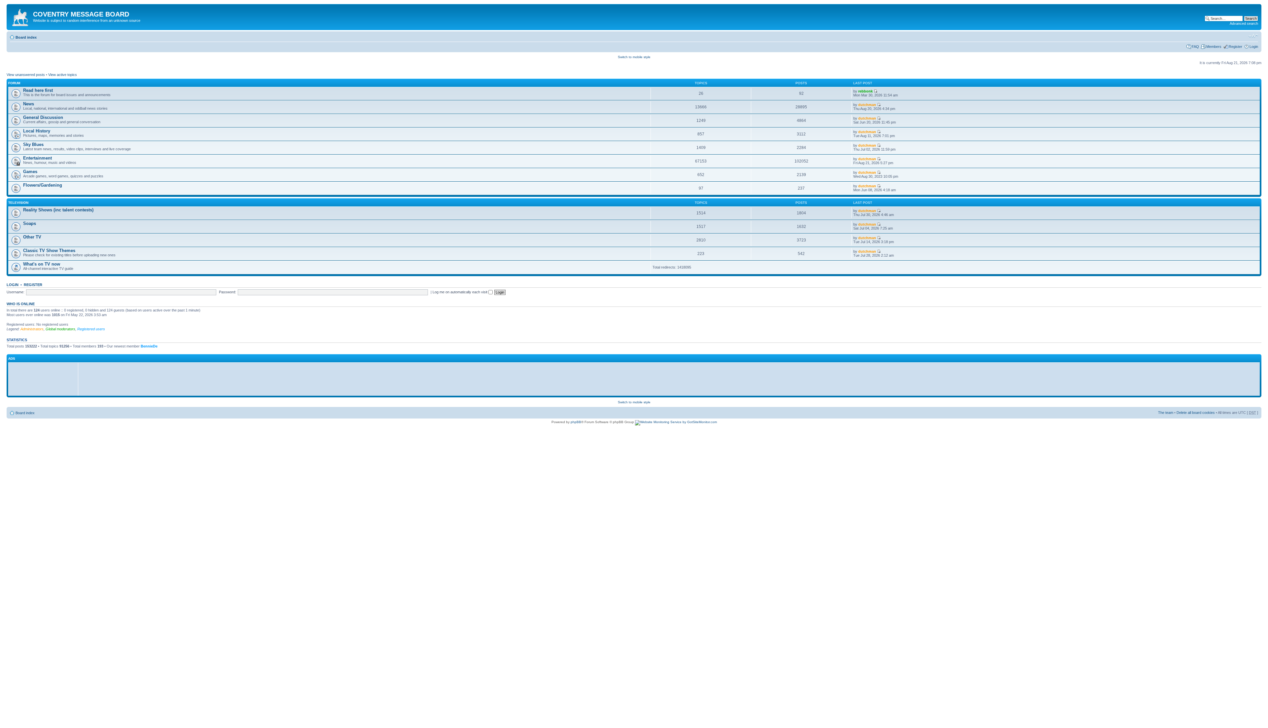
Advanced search (1244, 23)
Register (1235, 47)
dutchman (867, 105)
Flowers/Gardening (42, 185)
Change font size (1253, 36)
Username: (15, 292)
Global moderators (60, 329)
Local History (36, 130)
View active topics (62, 75)
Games (30, 171)
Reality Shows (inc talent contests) (58, 209)
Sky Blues (33, 144)
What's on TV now (41, 264)
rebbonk (865, 91)
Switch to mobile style (634, 57)
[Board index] (20, 16)
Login (1254, 47)
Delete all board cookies (1196, 413)
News (28, 103)
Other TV (32, 237)
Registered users (91, 329)
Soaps (29, 223)
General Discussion (43, 117)
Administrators (32, 329)
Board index (26, 37)
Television (18, 202)
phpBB (576, 422)
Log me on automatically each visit (460, 292)
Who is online (21, 304)
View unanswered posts (26, 75)
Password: (227, 292)
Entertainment (37, 158)
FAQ (1195, 47)
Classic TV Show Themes (49, 250)
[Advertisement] (45, 379)
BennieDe (149, 346)
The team (1165, 413)
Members (1213, 47)
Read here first (38, 90)
